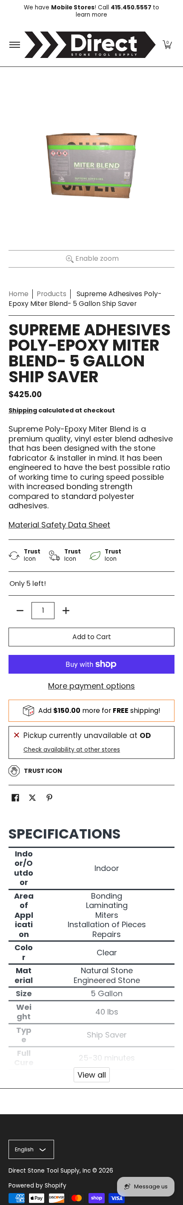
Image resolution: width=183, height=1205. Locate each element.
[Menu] (14, 44)
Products (51, 294)
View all (91, 1075)
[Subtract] (20, 610)
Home (19, 294)
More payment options (91, 686)
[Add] (65, 610)
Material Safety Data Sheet (59, 524)
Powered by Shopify (37, 1186)
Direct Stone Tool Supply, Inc (50, 1171)
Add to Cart (91, 637)
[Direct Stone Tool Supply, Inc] (90, 44)
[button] (167, 44)
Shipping (23, 410)
